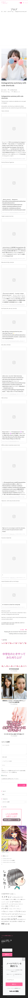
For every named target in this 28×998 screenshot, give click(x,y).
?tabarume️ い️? (13, 534)
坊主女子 (20, 921)
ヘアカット (4, 911)
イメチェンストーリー (7, 858)
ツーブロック (11, 906)
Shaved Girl (17, 622)
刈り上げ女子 (12, 919)
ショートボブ (11, 904)
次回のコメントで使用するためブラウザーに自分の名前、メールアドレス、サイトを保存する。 (13, 771)
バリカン (10, 908)
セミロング (16, 904)
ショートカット (15, 902)
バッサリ (4, 908)
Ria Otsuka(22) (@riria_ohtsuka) (17, 341)
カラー (24, 899)
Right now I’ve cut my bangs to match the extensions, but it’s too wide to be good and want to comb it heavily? (13, 529)
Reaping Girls (6, 622)
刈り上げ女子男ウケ (14, 921)
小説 (24, 921)
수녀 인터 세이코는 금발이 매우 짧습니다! (14, 734)
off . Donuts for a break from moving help (11, 604)
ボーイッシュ (23, 914)
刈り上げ (4, 919)
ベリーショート (6, 914)
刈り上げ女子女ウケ (5, 921)
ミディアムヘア (4, 916)
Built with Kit (14, 991)
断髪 (3, 924)
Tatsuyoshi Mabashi (14, 212)
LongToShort (5, 894)
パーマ (14, 908)
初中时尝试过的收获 (14, 669)
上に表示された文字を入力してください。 (10, 778)
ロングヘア (14, 916)
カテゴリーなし (6, 91)
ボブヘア (17, 914)
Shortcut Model (5, 624)
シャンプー (3, 901)
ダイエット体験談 (4, 906)
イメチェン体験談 (4, 899)
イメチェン (6, 897)
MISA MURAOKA (13, 441)
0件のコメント (17, 91)
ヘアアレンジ (18, 908)
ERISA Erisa (12, 496)
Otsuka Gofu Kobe (13, 258)
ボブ (13, 914)
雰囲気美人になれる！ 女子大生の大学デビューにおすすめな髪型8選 (14, 701)
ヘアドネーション (20, 911)
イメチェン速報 (19, 899)
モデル (9, 916)
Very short (11, 624)
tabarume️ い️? (13, 577)
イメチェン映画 (12, 899)
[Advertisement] (14, 28)
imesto (4, 89)
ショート (8, 901)
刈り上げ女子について (21, 919)
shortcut (22, 622)
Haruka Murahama (14, 607)
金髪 (6, 924)
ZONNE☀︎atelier (13, 394)
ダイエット (21, 904)
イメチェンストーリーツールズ (9, 862)
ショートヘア (4, 904)
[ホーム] (1, 11)
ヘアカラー (11, 911)
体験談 (20, 916)
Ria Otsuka (12, 622)
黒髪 (9, 924)
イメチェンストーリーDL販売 (9, 860)
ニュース (17, 906)
